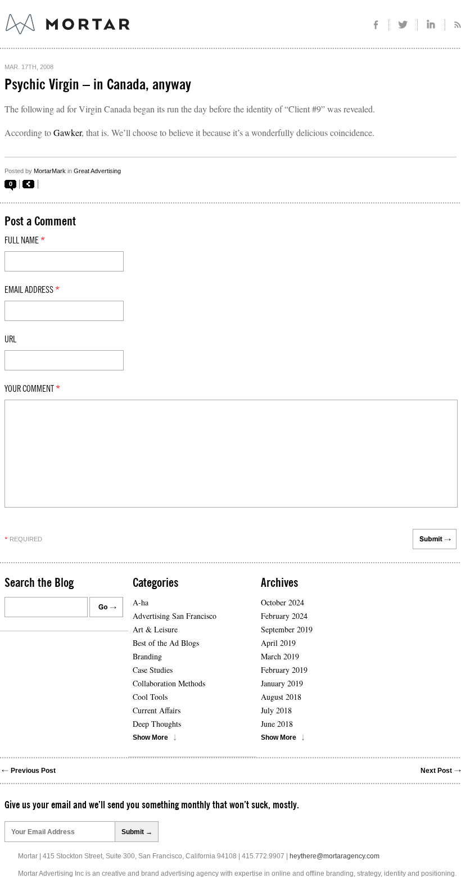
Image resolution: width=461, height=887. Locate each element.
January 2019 (282, 683)
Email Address (32, 290)
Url (10, 339)
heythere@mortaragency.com (334, 856)
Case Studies (153, 669)
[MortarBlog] (130, 34)
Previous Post (33, 771)
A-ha (140, 602)
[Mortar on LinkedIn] (431, 25)
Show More (150, 737)
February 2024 (284, 615)
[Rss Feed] (453, 25)
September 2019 (287, 629)
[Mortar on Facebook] (376, 25)
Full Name (24, 240)
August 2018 (281, 696)
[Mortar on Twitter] (403, 25)
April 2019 (278, 642)
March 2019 (280, 656)
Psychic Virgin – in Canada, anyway (97, 85)
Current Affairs (156, 710)
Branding (147, 656)
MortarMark (50, 171)
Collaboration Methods (169, 683)
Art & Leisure (155, 629)
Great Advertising (97, 171)
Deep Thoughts (157, 723)
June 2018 (277, 723)
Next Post (436, 771)
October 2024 (282, 602)
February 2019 (284, 669)
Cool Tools (150, 696)
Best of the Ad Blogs (166, 642)
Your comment (32, 388)
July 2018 (276, 710)
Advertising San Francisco (174, 615)
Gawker (67, 132)
